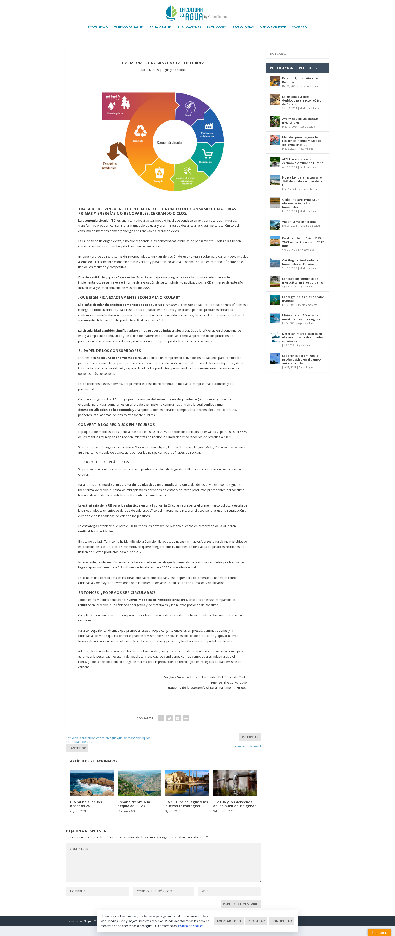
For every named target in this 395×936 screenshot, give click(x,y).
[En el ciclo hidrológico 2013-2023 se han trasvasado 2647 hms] (275, 241)
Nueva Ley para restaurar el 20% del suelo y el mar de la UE (302, 181)
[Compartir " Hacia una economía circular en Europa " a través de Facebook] (161, 718)
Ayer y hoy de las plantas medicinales (300, 120)
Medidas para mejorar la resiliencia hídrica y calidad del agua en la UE (301, 140)
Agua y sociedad (174, 70)
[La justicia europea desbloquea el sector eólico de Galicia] (275, 99)
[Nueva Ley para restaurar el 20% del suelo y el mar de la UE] (275, 180)
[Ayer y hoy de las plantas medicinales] (275, 121)
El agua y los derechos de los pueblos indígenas (234, 803)
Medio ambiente (273, 27)
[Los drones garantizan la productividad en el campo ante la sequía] (275, 358)
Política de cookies (190, 926)
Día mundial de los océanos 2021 (86, 803)
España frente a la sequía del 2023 (134, 803)
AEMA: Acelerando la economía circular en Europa (302, 161)
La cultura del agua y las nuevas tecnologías (186, 803)
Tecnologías (243, 27)
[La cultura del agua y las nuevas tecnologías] (187, 783)
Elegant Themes (94, 921)
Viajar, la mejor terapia (299, 222)
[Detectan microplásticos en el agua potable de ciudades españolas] (275, 336)
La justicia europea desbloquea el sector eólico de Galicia (301, 100)
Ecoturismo (98, 27)
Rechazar (256, 921)
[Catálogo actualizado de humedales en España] (275, 263)
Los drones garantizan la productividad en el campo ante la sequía (301, 359)
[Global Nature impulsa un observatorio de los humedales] (275, 202)
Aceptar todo (229, 921)
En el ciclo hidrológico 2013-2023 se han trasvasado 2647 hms (303, 242)
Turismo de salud (128, 27)
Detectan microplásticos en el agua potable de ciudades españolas (302, 337)
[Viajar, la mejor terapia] (275, 224)
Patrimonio (216, 27)
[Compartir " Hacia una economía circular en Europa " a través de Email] (178, 718)
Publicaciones (189, 27)
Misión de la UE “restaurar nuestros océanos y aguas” (301, 317)
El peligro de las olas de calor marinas (303, 299)
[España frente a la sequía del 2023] (139, 783)
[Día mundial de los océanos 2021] (92, 783)
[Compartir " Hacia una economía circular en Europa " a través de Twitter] (169, 718)
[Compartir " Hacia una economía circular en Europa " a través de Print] (186, 718)
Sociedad (299, 27)
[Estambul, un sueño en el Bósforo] (275, 81)
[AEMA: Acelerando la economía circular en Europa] (275, 162)
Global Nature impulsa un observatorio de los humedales (300, 203)
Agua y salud (160, 27)
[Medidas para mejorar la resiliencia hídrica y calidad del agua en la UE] (275, 140)
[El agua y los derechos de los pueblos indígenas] (235, 783)
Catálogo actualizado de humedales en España (300, 262)
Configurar (281, 921)
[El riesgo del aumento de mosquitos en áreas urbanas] (275, 281)
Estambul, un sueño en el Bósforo (300, 80)
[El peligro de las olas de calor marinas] (275, 300)
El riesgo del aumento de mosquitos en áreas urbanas (303, 280)
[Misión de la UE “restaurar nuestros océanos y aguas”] (275, 318)
